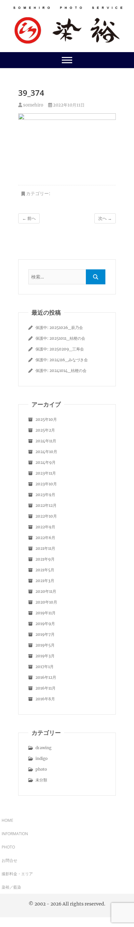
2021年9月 (45, 559)
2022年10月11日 (68, 105)
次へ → (105, 218)
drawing (43, 747)
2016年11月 (45, 688)
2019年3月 (45, 655)
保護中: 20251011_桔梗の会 (60, 338)
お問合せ (9, 860)
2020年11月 (45, 591)
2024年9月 (45, 462)
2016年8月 (45, 698)
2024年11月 (45, 440)
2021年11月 (45, 548)
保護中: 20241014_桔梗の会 (61, 370)
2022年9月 (45, 526)
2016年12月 (45, 677)
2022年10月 (46, 516)
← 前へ (29, 218)
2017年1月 (44, 666)
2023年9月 (45, 494)
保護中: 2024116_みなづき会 (61, 359)
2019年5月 (45, 645)
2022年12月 (46, 505)
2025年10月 (46, 419)
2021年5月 (44, 569)
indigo (41, 758)
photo (41, 769)
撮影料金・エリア (17, 874)
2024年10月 (46, 451)
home (7, 820)
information (15, 833)
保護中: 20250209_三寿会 (59, 349)
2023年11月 (45, 473)
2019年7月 (45, 634)
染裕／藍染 (11, 887)
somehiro (32, 105)
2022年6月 (45, 537)
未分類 (41, 779)
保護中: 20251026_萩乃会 (59, 327)
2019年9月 (45, 623)
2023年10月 (46, 483)
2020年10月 (46, 602)
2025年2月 (45, 430)
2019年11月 (45, 612)
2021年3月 (44, 580)
